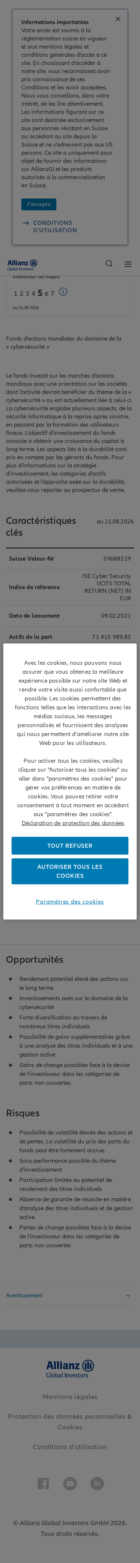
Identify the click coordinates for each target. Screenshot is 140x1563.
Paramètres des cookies (70, 902)
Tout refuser (70, 845)
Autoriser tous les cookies (70, 871)
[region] (69, 781)
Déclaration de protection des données (73, 823)
